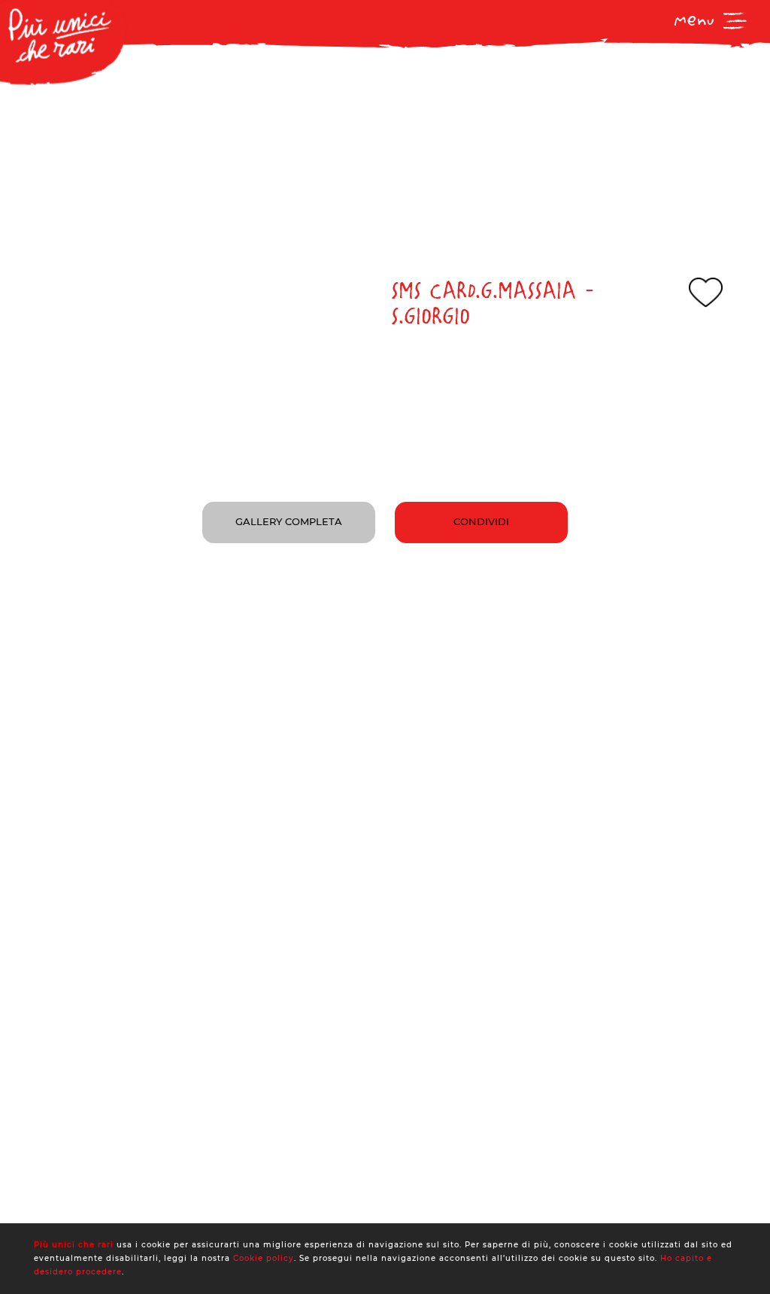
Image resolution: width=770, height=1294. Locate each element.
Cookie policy (263, 1258)
